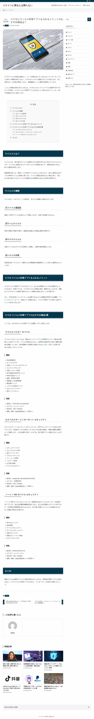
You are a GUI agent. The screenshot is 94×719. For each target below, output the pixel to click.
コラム (6, 25)
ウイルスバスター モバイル (24, 129)
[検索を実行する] (89, 19)
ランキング (71, 59)
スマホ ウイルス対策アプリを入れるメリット (27, 124)
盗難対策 (47, 342)
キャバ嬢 (70, 40)
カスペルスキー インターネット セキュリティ (29, 132)
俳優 (69, 62)
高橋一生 (70, 78)
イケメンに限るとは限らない (18, 5)
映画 (69, 66)
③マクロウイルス (21, 118)
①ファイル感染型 (21, 113)
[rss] (87, 1)
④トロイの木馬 (20, 121)
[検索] (90, 1)
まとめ (15, 137)
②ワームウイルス (21, 116)
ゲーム (70, 43)
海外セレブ (71, 74)
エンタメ (70, 36)
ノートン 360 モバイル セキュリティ (26, 134)
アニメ (70, 32)
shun (13, 633)
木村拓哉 (70, 70)
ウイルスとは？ (18, 108)
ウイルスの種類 (18, 111)
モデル (70, 55)
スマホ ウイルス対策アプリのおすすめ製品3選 (28, 127)
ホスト (70, 51)
